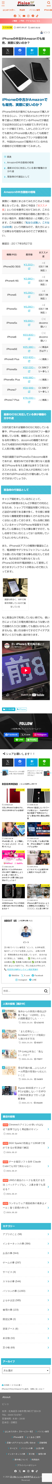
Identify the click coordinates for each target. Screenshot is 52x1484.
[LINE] (32, 16)
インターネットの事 (16, 1243)
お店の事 (10, 1253)
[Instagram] (28, 16)
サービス (9, 1272)
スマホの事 (7, 27)
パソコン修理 (43, 1431)
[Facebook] (15, 16)
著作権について (21, 1460)
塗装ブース (10, 1328)
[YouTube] (24, 16)
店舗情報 (43, 1443)
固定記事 (9, 1319)
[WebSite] (14, 975)
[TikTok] (37, 16)
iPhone (22, 709)
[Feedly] (32, 740)
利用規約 (35, 1460)
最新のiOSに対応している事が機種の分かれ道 (25, 169)
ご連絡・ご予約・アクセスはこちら (26, 21)
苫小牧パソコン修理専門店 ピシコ (25, 1477)
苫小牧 (9, 1347)
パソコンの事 (14, 1291)
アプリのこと (12, 1234)
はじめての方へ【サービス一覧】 (19, 1431)
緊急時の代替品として (16, 176)
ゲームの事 (12, 1262)
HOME (6, 1385)
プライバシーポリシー (26, 1465)
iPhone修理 (18, 1437)
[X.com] (19, 16)
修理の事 (10, 1309)
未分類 (9, 1338)
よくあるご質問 (33, 1437)
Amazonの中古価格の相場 (19, 162)
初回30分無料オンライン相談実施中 (22, 969)
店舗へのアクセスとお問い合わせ (21, 1443)
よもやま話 (12, 1300)
